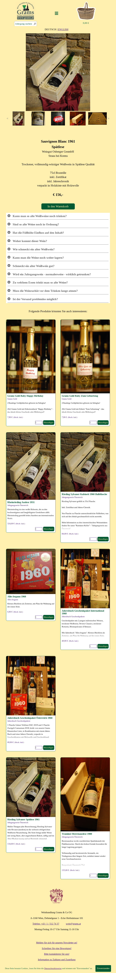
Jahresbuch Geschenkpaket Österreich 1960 (29, 718)
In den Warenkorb (58, 206)
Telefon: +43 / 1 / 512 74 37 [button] (45, 923)
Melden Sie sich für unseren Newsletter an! (56, 942)
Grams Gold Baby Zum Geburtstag (80, 396)
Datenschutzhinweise (53, 968)
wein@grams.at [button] (73, 923)
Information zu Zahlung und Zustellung (57, 959)
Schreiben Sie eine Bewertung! (56, 948)
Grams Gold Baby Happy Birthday (25, 396)
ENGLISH (63, 29)
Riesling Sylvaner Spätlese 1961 (23, 819)
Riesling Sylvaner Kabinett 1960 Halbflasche (84, 494)
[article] (31, 372)
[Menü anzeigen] (56, 13)
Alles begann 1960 (16, 596)
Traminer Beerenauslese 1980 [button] (77, 834)
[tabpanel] (56, 29)
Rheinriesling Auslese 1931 (21, 502)
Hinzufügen (48, 422)
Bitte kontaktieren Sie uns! (56, 954)
